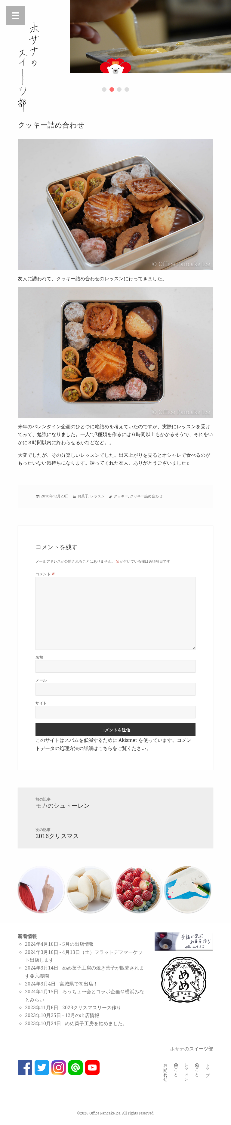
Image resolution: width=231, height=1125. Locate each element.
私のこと (197, 1067)
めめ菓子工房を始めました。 (96, 1023)
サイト (41, 702)
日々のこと (176, 1067)
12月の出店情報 (82, 1015)
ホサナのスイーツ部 (191, 1048)
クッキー (121, 496)
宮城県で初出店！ (79, 983)
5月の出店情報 (78, 944)
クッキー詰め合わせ (146, 496)
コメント (45, 573)
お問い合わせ (166, 1070)
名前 (39, 657)
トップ (208, 1067)
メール (41, 680)
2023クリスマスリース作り (91, 1007)
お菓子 (83, 496)
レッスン (97, 496)
